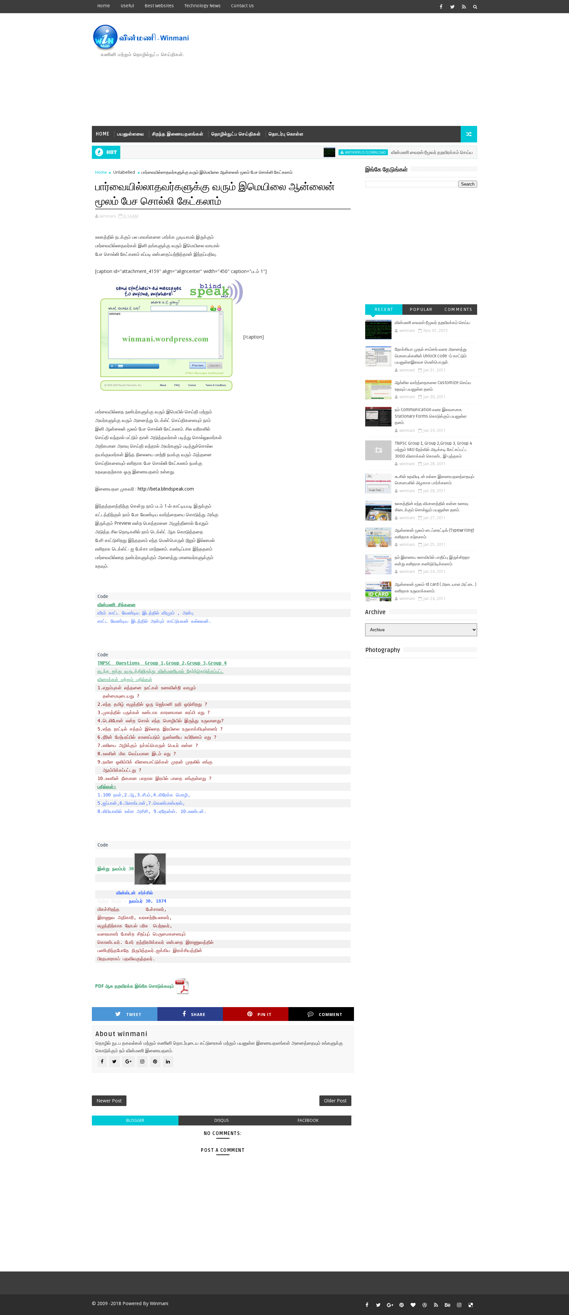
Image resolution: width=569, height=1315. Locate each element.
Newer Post (109, 1100)
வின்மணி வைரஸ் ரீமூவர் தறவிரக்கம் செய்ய (408, 152)
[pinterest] (401, 1305)
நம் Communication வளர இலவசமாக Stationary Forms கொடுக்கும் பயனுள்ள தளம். (431, 416)
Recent (383, 309)
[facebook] (441, 7)
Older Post (335, 1100)
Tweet (134, 1014)
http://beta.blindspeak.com (166, 489)
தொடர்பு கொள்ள (286, 134)
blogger (135, 1120)
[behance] (447, 1305)
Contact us (242, 6)
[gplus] (390, 1305)
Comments (458, 309)
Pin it (264, 1014)
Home (103, 6)
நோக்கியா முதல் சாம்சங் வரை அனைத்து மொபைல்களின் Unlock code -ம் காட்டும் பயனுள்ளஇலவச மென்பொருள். (431, 356)
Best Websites (159, 6)
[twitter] (452, 7)
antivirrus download (341, 152)
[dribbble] (424, 1305)
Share (198, 1014)
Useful (127, 6)
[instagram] (459, 1305)
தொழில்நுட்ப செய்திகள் (236, 134)
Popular (421, 309)
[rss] (464, 7)
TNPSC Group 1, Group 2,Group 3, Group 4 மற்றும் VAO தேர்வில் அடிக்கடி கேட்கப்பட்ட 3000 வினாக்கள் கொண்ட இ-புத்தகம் (433, 450)
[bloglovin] (413, 1305)
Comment (330, 1014)
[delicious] (470, 1305)
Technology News (202, 6)
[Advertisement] (357, 70)
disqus (221, 1120)
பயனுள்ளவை (130, 134)
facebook (308, 1120)
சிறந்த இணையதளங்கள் (177, 134)
